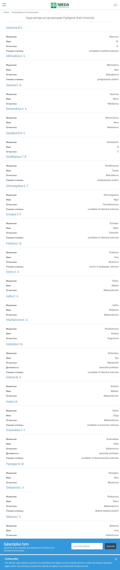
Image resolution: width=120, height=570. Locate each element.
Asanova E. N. (14, 85)
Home (6, 12)
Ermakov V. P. (13, 214)
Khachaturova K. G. (17, 320)
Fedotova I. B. (14, 243)
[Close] (115, 559)
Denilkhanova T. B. (16, 156)
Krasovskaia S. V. (15, 430)
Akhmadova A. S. (15, 56)
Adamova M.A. (14, 27)
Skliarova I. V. (13, 517)
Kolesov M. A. (14, 377)
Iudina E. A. (12, 296)
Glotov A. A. (13, 272)
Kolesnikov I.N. (14, 344)
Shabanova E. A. (15, 487)
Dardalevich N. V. (15, 133)
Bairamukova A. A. (16, 109)
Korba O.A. (12, 401)
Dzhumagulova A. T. (17, 186)
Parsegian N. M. (15, 464)
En (115, 5)
